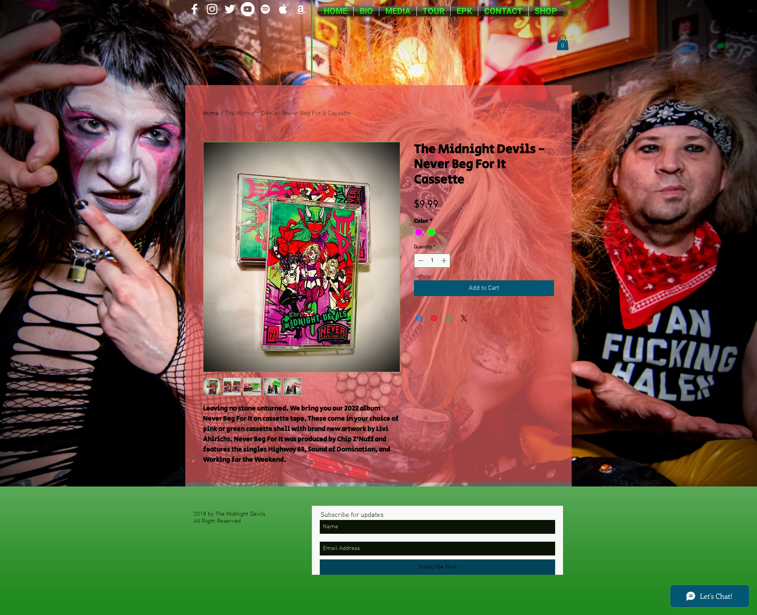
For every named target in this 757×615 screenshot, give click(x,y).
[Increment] (444, 260)
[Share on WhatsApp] (449, 318)
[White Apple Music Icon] (283, 9)
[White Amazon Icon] (301, 9)
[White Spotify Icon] (265, 9)
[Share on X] (464, 318)
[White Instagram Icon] (212, 9)
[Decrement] (420, 260)
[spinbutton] (432, 260)
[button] (562, 42)
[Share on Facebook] (419, 318)
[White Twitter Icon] (230, 9)
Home (211, 113)
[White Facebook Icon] (194, 9)
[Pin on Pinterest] (434, 318)
